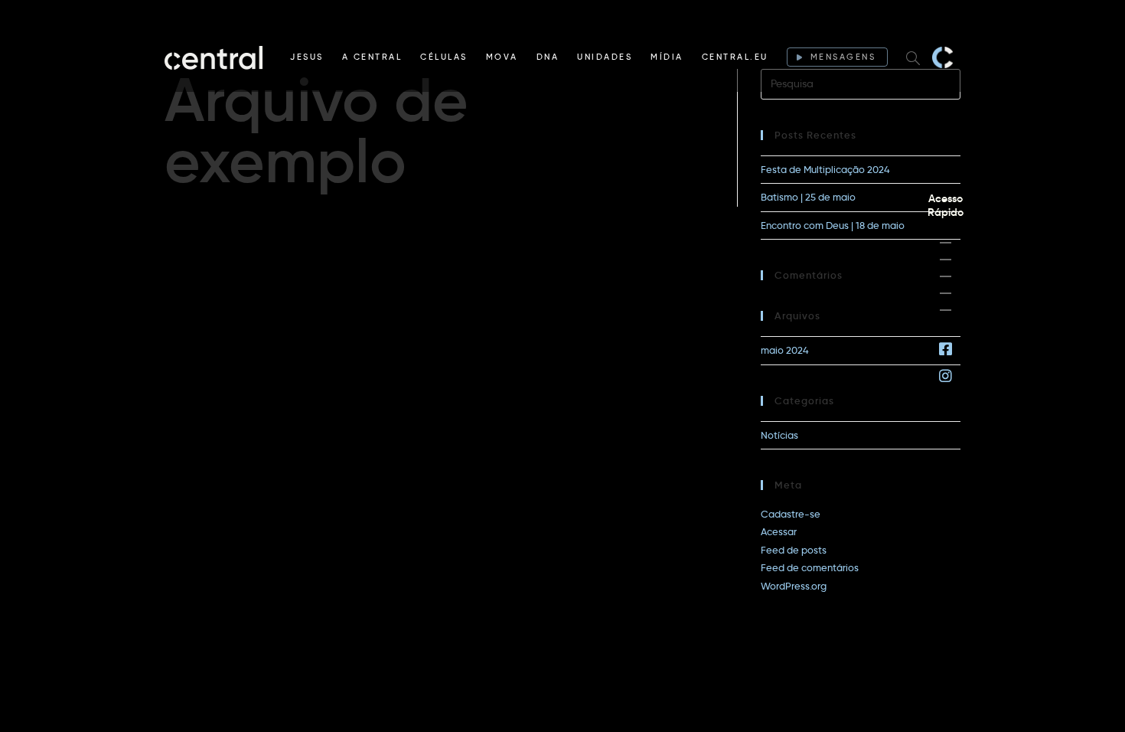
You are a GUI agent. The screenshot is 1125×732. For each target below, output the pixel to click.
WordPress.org (794, 586)
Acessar (779, 531)
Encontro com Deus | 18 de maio (833, 225)
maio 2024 (785, 350)
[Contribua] (945, 293)
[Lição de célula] (945, 259)
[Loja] (945, 276)
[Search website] (913, 57)
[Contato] (945, 310)
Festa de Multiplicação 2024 (825, 169)
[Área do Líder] (945, 242)
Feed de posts (794, 550)
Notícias (779, 435)
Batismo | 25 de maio (808, 197)
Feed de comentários (810, 567)
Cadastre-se (790, 514)
